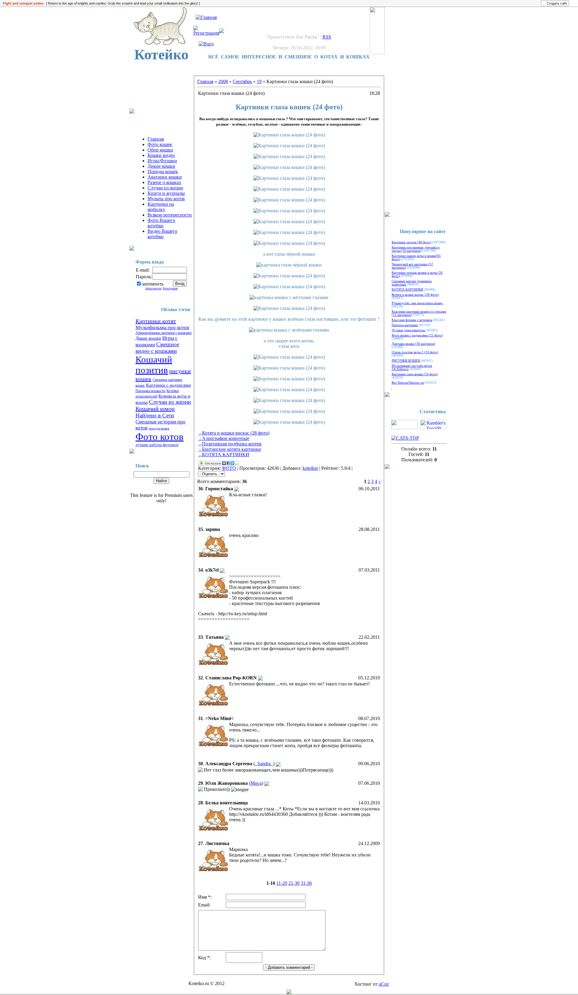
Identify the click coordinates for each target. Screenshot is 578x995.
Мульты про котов (166, 198)
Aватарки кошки (165, 176)
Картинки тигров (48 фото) (411, 242)
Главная (156, 139)
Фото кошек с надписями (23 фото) (417, 335)
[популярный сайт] (289, 992)
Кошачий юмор (155, 408)
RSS (326, 36)
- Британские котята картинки (229, 449)
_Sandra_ (264, 763)
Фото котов (159, 436)
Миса (256, 783)
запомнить (152, 283)
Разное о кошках (164, 182)
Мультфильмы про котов (162, 327)
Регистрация (170, 288)
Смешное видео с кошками (157, 347)
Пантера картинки (405, 325)
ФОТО (229, 468)
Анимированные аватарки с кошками (163, 333)
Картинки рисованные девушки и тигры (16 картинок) (416, 249)
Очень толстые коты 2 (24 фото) (415, 352)
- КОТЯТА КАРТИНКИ (223, 454)
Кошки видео (161, 155)
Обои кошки (160, 149)
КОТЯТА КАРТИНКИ (407, 289)
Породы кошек (163, 171)
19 (259, 81)
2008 (223, 81)
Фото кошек (160, 144)
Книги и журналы (166, 193)
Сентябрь (242, 81)
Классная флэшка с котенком (412, 320)
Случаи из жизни (165, 187)
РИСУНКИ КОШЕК (406, 360)
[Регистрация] (206, 33)
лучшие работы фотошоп (157, 444)
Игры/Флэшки (162, 160)
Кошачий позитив (153, 364)
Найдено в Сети (154, 415)
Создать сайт (557, 3)
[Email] (236, 488)
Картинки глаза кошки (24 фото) (415, 374)
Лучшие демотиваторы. (409, 330)
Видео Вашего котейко (162, 234)
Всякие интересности (170, 214)
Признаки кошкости (150, 391)
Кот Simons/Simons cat (408, 382)
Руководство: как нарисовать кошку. (417, 303)
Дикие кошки (161, 166)
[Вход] (206, 43)
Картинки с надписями (168, 385)
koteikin (310, 468)
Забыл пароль (153, 288)
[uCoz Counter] (404, 427)
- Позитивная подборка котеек (230, 443)
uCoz (384, 984)
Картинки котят (155, 321)
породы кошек (159, 428)
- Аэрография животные (223, 438)
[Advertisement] (159, 93)
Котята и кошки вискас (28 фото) (415, 294)
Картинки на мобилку (161, 206)
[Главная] (206, 17)
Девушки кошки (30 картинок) (413, 343)
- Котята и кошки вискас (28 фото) (233, 432)
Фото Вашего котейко (161, 223)
